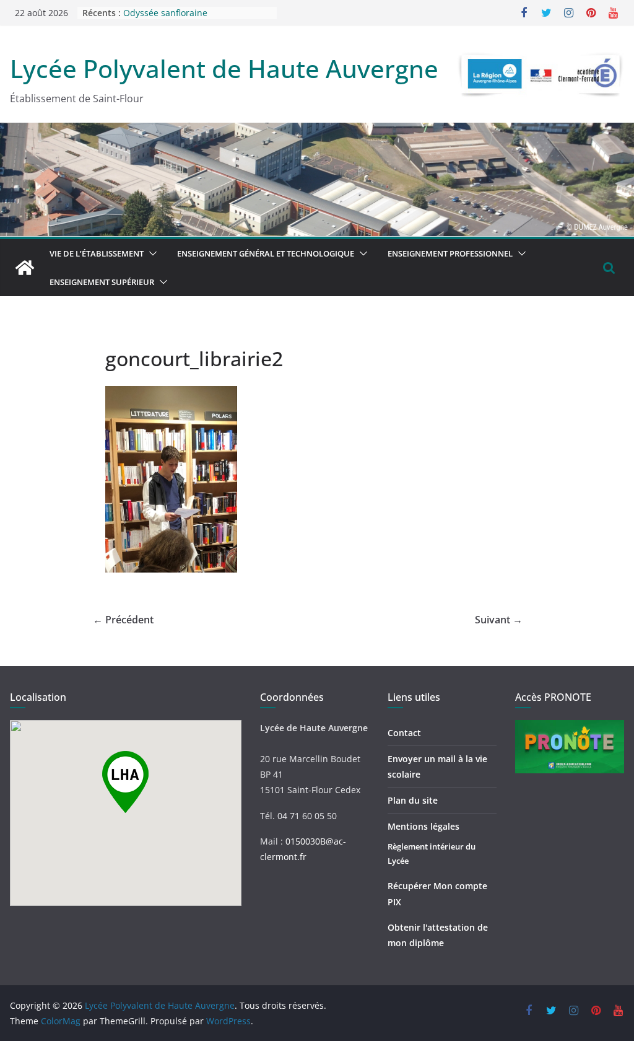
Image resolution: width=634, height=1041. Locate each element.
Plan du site (413, 800)
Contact (404, 733)
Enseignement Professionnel (450, 253)
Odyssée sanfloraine (165, 13)
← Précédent (123, 619)
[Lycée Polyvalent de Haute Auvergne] (25, 268)
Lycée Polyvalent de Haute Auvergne (224, 68)
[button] (150, 253)
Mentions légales (423, 826)
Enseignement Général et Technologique (265, 253)
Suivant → (499, 619)
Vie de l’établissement (97, 253)
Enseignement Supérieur (102, 282)
